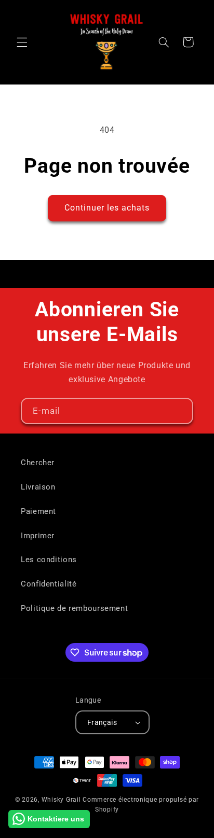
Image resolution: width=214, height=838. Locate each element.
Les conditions (49, 559)
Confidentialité (48, 584)
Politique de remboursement (74, 608)
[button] (22, 42)
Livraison (38, 487)
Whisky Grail (61, 799)
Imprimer (38, 535)
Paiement (38, 511)
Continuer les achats (107, 208)
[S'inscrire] (180, 411)
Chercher (38, 462)
